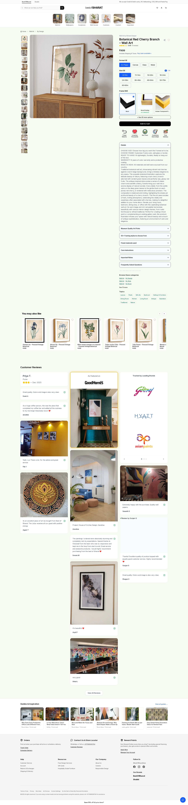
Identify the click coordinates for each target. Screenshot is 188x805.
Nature (133, 302)
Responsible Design (102, 768)
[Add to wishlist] (169, 40)
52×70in (163, 80)
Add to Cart (145, 124)
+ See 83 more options (145, 117)
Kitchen (134, 299)
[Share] (164, 40)
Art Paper (124, 65)
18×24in (163, 75)
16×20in (150, 75)
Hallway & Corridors (159, 295)
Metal (153, 65)
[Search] (62, 8)
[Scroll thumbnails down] (24, 152)
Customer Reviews (76, 747)
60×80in (125, 85)
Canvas (135, 65)
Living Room (144, 299)
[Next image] (109, 76)
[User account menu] (161, 8)
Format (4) (123, 60)
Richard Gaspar (131, 36)
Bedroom (147, 295)
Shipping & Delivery (26, 771)
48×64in (150, 80)
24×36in (125, 80)
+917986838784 (89, 744)
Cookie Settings (56, 791)
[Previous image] (33, 76)
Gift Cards (61, 766)
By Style (128, 281)
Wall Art (31, 31)
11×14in (137, 75)
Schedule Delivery (26, 750)
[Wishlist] (157, 8)
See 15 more (123, 287)
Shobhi (37, 2)
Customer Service (26, 763)
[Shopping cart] (166, 8)
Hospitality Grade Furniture (66, 768)
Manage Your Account (128, 752)
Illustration (163, 299)
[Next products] (164, 314)
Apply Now (124, 750)
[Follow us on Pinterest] (144, 767)
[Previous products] (160, 314)
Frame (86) (123, 91)
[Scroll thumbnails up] (24, 35)
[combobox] (40, 8)
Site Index (38, 791)
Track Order (24, 748)
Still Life (138, 295)
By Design (40, 31)
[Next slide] (163, 459)
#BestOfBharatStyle (139, 763)
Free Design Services (65, 763)
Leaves (123, 295)
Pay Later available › (144, 53)
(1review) (135, 45)
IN (165, 70)
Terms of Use (24, 791)
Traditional (124, 302)
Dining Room (125, 299)
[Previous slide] (124, 459)
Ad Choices (46, 791)
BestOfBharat (26, 2)
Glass (144, 65)
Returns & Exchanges (27, 768)
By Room (129, 284)
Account (23, 766)
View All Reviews (94, 693)
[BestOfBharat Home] (94, 7)
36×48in (138, 80)
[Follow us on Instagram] (139, 767)
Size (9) (122, 71)
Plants (130, 295)
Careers (98, 766)
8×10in (125, 75)
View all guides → (161, 704)
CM (169, 70)
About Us (98, 763)
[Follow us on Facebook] (134, 767)
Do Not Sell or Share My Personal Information (75, 791)
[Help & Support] (183, 800)
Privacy (32, 791)
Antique (153, 299)
